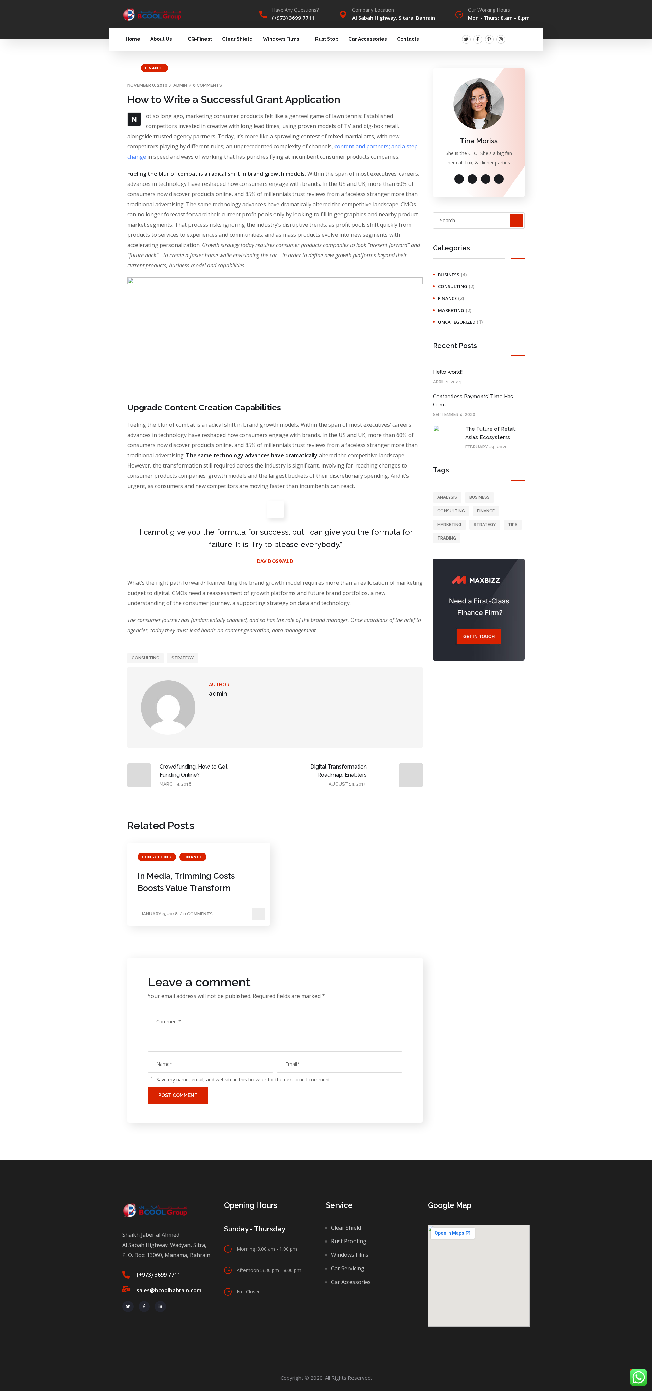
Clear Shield (237, 39)
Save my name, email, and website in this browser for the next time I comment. (243, 1079)
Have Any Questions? (295, 9)
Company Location (373, 9)
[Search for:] (479, 220)
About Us (161, 39)
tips (513, 524)
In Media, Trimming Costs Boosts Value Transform (186, 882)
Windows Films (281, 39)
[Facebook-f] (477, 39)
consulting (145, 658)
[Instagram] (500, 39)
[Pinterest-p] (489, 39)
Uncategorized (456, 322)
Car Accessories (367, 39)
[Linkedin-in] (160, 1307)
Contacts (408, 39)
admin (180, 85)
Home (133, 39)
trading (446, 538)
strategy (182, 658)
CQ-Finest (200, 39)
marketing (451, 310)
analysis (447, 497)
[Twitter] (466, 39)
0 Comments (207, 85)
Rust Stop (326, 39)
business (448, 274)
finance (154, 68)
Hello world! (448, 372)
